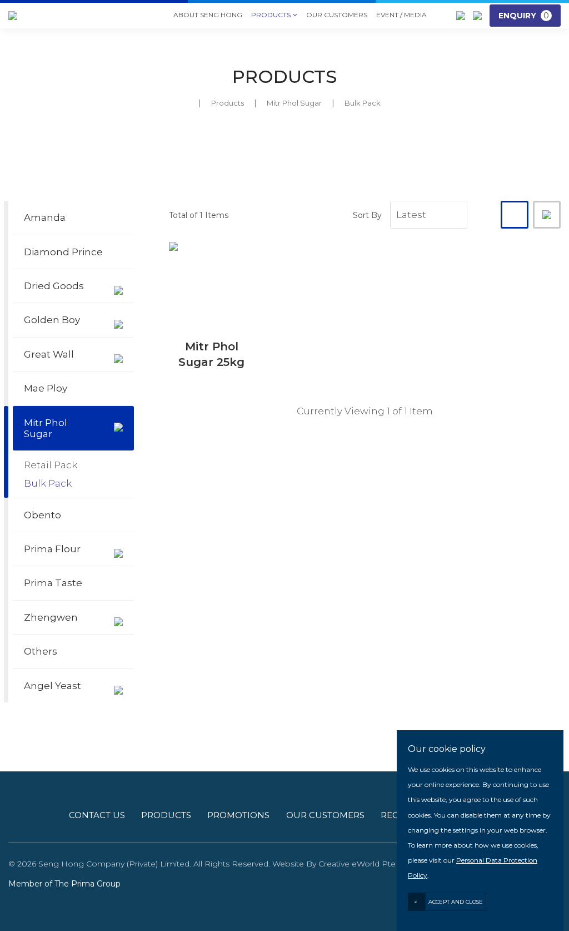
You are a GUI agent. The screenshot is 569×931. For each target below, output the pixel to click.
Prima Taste (53, 582)
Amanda (45, 217)
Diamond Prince (63, 251)
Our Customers (336, 15)
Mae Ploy (45, 388)
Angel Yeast (52, 685)
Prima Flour (52, 548)
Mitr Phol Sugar (45, 428)
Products (274, 15)
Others (40, 651)
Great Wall (49, 354)
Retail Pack (50, 465)
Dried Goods (54, 285)
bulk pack (363, 102)
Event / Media (401, 15)
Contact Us (97, 815)
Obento (42, 515)
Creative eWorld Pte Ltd (364, 864)
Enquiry (523, 15)
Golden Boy (52, 319)
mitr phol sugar (294, 102)
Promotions (238, 815)
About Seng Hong (207, 15)
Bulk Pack (48, 483)
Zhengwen (51, 617)
